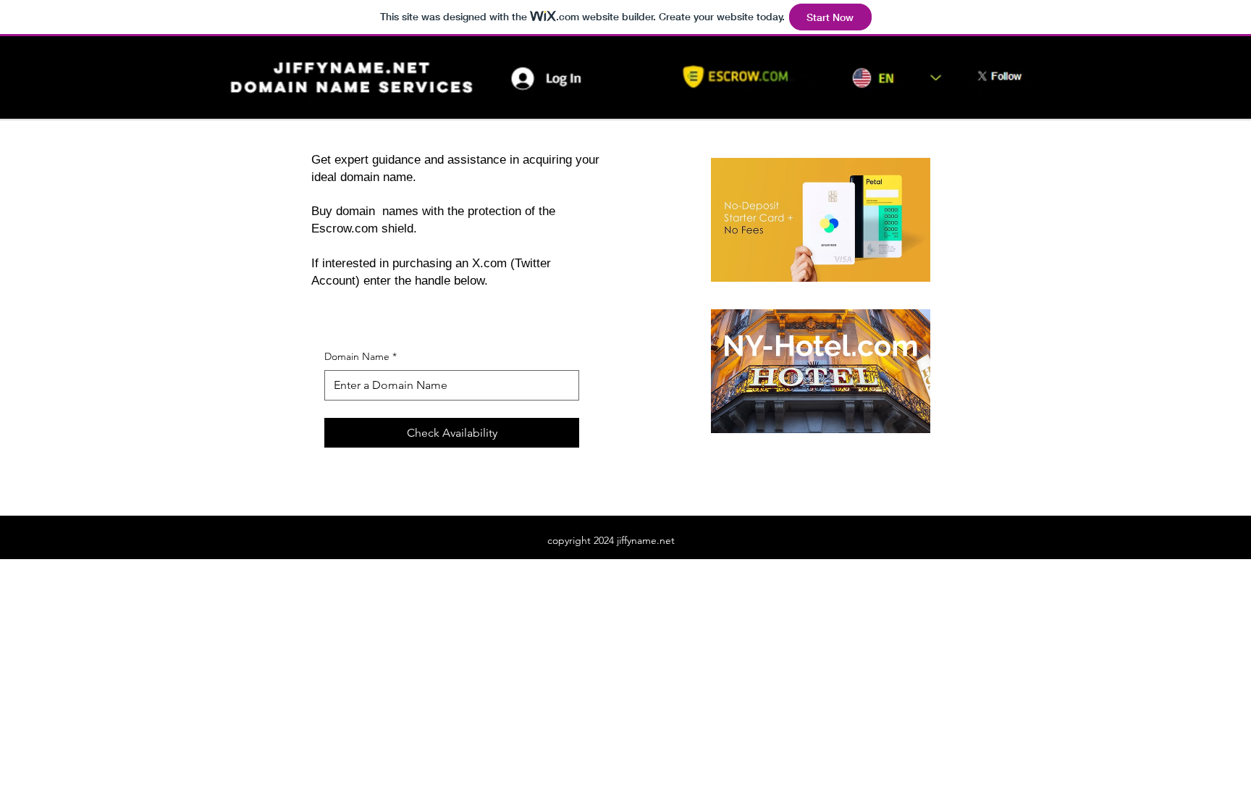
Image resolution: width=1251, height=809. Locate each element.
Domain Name (360, 356)
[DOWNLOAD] (356, 63)
